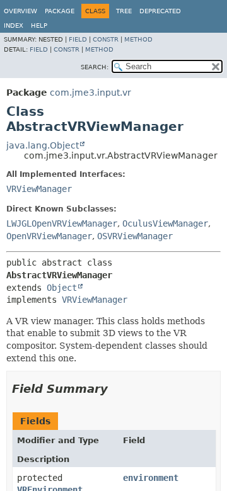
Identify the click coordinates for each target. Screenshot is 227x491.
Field (78, 39)
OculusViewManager (165, 223)
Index (13, 25)
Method (138, 39)
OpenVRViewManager (49, 236)
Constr (106, 39)
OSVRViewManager (135, 236)
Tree (124, 11)
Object (62, 288)
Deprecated (160, 11)
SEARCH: (94, 67)
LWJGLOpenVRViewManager (61, 223)
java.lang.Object (42, 145)
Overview (20, 11)
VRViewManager (39, 189)
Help (39, 25)
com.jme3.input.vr (90, 92)
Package (59, 11)
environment (150, 478)
